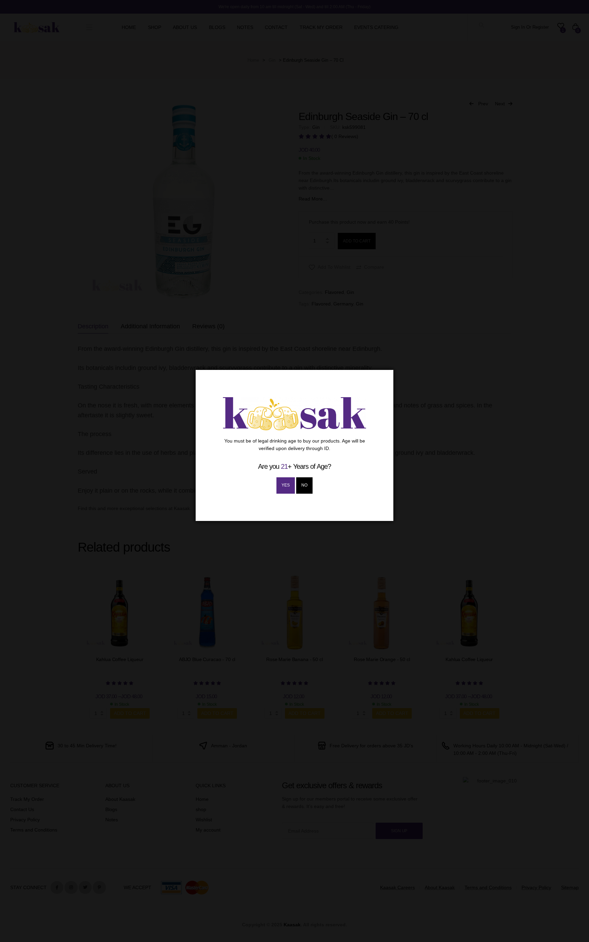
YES (286, 485)
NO (304, 485)
